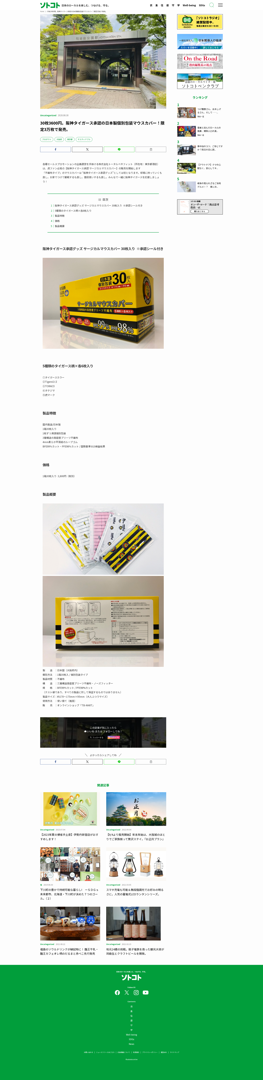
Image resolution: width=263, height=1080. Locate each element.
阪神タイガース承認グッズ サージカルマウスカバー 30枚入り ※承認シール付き (99, 205)
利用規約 (136, 1052)
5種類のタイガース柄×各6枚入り (73, 210)
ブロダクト (46, 139)
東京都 (70, 139)
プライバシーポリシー (150, 1052)
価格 (57, 221)
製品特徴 (60, 215)
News (131, 1043)
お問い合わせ (88, 1052)
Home (42, 11)
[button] (55, 149)
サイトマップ (174, 1052)
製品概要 (60, 226)
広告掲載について (124, 1052)
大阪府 (59, 139)
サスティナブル (84, 139)
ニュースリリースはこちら (105, 1052)
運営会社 (164, 1052)
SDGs (202, 5)
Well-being (189, 5)
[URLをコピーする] (151, 149)
